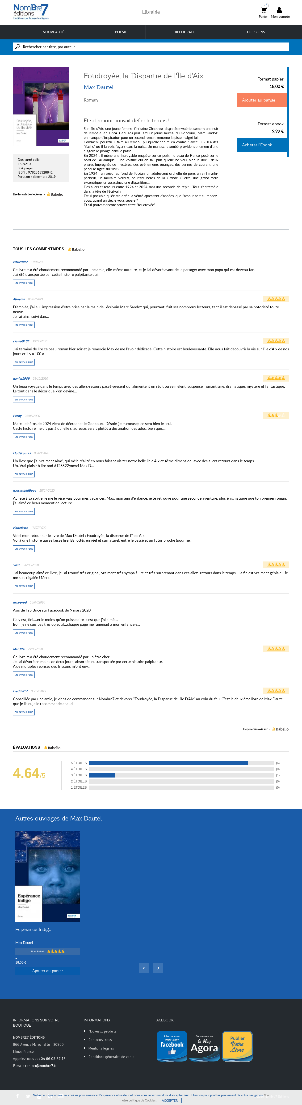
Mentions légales (101, 1048)
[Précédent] (144, 968)
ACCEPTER (170, 1100)
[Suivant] (158, 968)
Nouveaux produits (102, 1031)
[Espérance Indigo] (47, 876)
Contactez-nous (100, 1039)
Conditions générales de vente (111, 1056)
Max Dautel (98, 87)
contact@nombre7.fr (41, 1065)
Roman (91, 100)
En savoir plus (24, 283)
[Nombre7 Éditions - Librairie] (31, 12)
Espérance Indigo (33, 929)
